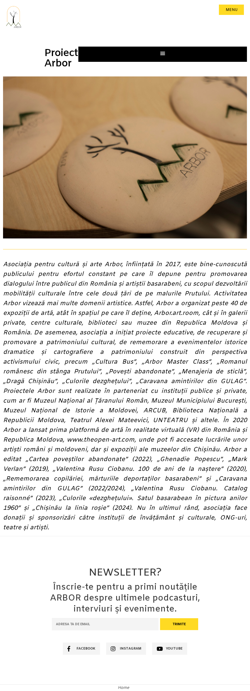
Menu (232, 10)
